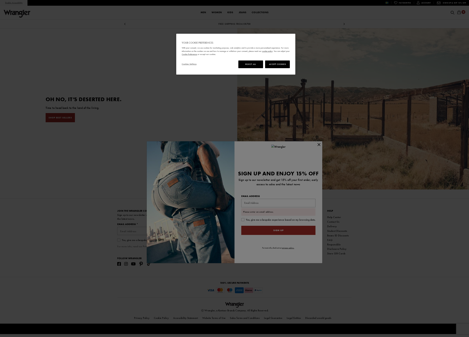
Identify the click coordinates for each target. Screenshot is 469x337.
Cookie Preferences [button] (189, 54)
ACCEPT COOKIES (277, 64)
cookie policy (267, 51)
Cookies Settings (189, 64)
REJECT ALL (250, 64)
